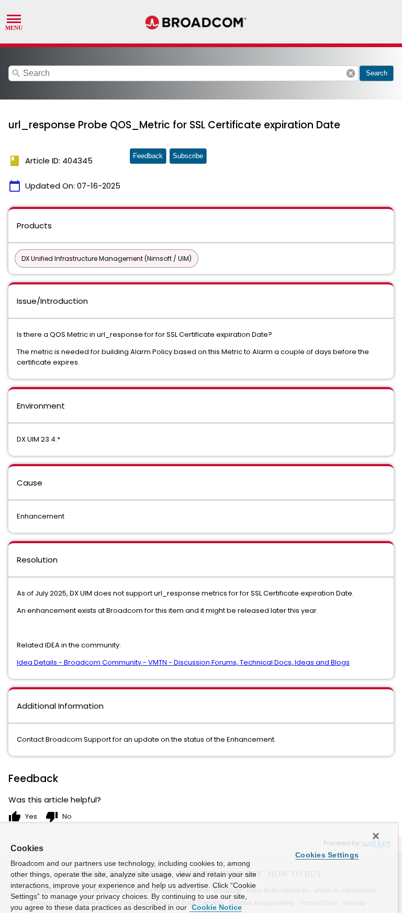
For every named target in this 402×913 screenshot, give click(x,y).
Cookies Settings (327, 855)
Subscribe (188, 156)
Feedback (148, 156)
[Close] (376, 836)
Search (376, 73)
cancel (350, 73)
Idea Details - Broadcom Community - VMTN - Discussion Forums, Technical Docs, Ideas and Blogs (183, 662)
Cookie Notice (215, 907)
